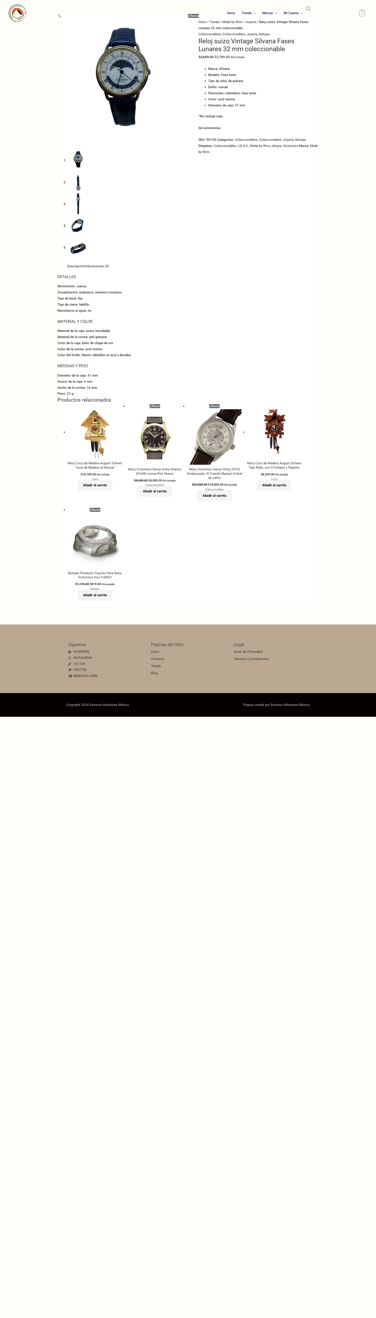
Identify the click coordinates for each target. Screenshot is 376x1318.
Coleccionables (209, 34)
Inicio (231, 13)
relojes (277, 146)
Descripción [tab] (76, 266)
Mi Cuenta (291, 13)
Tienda (247, 13)
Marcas (267, 13)
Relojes (264, 34)
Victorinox (290, 146)
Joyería (252, 34)
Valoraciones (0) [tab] (97, 266)
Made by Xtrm (260, 146)
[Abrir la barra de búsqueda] (308, 9)
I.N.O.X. (243, 146)
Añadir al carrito (95, 485)
